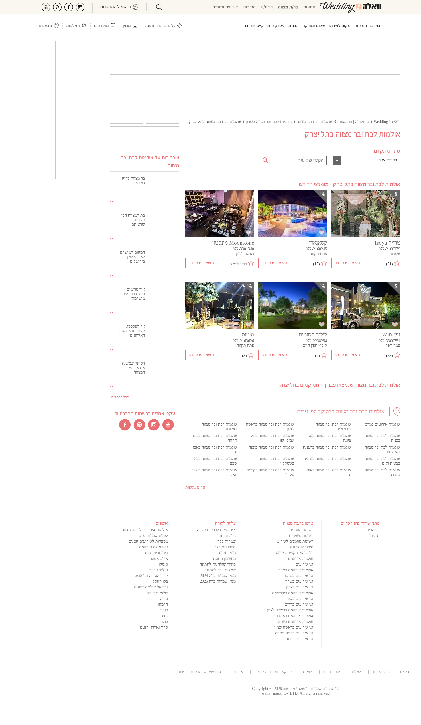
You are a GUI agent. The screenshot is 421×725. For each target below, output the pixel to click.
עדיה (164, 599)
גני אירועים (304, 564)
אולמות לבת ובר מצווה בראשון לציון (270, 426)
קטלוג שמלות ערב (153, 535)
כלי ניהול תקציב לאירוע (294, 553)
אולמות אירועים (300, 558)
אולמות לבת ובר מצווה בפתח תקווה (214, 438)
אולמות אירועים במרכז (382, 424)
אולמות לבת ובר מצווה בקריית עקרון (270, 472)
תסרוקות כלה (225, 547)
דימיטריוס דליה (156, 553)
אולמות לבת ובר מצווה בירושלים (333, 426)
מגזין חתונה (227, 553)
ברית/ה (267, 7)
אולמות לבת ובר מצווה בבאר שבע (214, 461)
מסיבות (249, 7)
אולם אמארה (157, 558)
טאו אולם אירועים (153, 547)
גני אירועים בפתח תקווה (294, 633)
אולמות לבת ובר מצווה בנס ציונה (330, 438)
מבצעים (45, 26)
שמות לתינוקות (307, 672)
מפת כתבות (332, 672)
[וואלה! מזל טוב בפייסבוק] (125, 424)
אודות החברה (238, 672)
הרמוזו (374, 535)
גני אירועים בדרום (299, 604)
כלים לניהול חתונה (160, 26)
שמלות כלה (226, 541)
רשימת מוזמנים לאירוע (295, 541)
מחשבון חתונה (224, 558)
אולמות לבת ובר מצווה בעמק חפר (382, 449)
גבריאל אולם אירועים (151, 587)
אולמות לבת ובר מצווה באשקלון (276, 461)
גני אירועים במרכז (299, 576)
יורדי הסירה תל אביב (151, 576)
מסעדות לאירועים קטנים (148, 541)
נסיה (164, 616)
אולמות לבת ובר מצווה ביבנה (271, 447)
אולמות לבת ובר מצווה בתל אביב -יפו (272, 438)
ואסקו (163, 564)
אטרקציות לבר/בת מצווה (216, 530)
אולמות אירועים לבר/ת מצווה (145, 530)
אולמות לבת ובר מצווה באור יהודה (329, 472)
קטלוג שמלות (356, 672)
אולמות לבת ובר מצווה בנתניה (327, 459)
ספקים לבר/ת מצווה (405, 672)
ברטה (163, 621)
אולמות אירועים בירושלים (292, 593)
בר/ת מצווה (288, 7)
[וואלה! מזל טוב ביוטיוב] (168, 424)
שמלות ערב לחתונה (220, 570)
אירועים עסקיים (225, 7)
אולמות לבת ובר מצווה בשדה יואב (214, 472)
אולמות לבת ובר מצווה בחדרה (382, 472)
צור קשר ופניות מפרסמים (273, 672)
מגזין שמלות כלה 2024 (218, 576)
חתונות (309, 7)
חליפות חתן (226, 535)
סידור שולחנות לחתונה (218, 564)
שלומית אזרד (157, 593)
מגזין (127, 26)
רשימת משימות (301, 535)
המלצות (73, 26)
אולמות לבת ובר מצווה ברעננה (327, 447)
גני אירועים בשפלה (298, 599)
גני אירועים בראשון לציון (293, 627)
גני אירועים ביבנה (299, 639)
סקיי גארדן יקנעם (154, 627)
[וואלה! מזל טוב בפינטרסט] (139, 424)
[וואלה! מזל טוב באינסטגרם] (154, 424)
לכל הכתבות (120, 397)
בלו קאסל (160, 581)
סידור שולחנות (301, 547)
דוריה (163, 610)
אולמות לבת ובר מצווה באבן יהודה (215, 449)
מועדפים (101, 26)
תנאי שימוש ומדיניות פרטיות (200, 672)
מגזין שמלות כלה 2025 (218, 581)
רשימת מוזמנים (301, 530)
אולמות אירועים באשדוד (294, 616)
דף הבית (372, 530)
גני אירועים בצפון (299, 587)
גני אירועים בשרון (299, 581)
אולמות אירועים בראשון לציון (290, 610)
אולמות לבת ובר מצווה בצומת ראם (382, 461)
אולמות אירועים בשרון (295, 621)
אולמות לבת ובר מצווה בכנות (382, 438)
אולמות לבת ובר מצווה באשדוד (219, 426)
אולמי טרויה (158, 570)
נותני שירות (380, 672)
